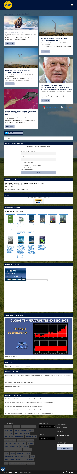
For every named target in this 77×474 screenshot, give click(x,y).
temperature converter (11, 356)
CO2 (11, 430)
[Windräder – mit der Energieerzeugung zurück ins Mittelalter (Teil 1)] (21, 58)
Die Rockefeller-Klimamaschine (13, 386)
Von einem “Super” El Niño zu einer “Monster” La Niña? (19, 382)
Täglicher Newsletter (28, 162)
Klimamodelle (24, 446)
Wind (6, 463)
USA (23, 459)
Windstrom (30, 463)
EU (35, 436)
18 (6, 76)
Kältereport (20, 453)
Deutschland (8, 433)
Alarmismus (8, 427)
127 (42, 44)
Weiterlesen (10, 43)
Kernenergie (21, 443)
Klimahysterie (14, 446)
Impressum (60, 431)
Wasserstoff (29, 459)
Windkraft (22, 463)
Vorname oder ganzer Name (28, 151)
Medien (28, 453)
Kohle (6, 453)
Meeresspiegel (9, 456)
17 (6, 118)
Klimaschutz (17, 450)
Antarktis (16, 427)
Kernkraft (31, 443)
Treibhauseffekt (9, 459)
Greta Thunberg (22, 440)
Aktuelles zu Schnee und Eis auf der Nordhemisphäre (19, 390)
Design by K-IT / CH (12, 472)
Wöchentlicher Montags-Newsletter (32, 165)
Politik (17, 456)
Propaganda (24, 456)
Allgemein (33, 34)
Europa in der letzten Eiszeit (14, 32)
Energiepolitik (9, 436)
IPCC (6, 443)
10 (42, 93)
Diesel (16, 433)
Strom (32, 456)
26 (18, 133)
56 (6, 35)
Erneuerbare (29, 436)
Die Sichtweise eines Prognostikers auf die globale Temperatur (27, 406)
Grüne (31, 440)
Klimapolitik (8, 450)
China (6, 430)
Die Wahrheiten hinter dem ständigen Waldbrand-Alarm (28, 398)
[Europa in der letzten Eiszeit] (21, 23)
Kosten (12, 453)
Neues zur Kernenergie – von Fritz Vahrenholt (17, 379)
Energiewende (19, 436)
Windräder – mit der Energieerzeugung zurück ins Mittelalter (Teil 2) (54, 39)
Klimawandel (27, 450)
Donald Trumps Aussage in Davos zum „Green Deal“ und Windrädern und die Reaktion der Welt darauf (20, 113)
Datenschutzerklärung (63, 435)
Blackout (33, 427)
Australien (25, 427)
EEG (21, 433)
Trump (18, 459)
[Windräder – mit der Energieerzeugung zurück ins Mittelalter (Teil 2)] (56, 26)
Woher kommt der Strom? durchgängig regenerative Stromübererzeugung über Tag (33, 402)
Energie (26, 433)
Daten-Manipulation (27, 430)
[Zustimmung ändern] (3, 469)
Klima (6, 446)
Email (22, 156)
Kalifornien (12, 443)
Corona (17, 430)
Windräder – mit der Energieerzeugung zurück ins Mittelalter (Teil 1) (18, 71)
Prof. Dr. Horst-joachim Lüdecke (17, 34)
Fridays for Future (10, 440)
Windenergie (13, 463)
